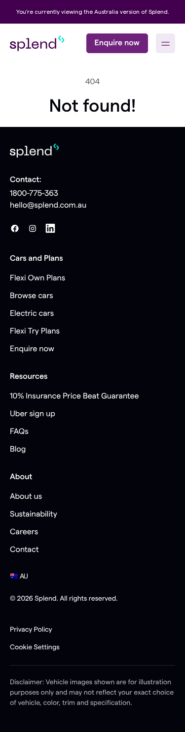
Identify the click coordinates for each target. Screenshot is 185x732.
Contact (24, 550)
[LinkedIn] (50, 228)
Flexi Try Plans (35, 332)
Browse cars (31, 296)
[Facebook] (15, 228)
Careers (24, 532)
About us (26, 497)
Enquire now (117, 43)
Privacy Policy (31, 629)
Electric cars (32, 314)
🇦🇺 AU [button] (19, 576)
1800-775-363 (34, 194)
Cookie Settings (35, 647)
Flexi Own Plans (37, 278)
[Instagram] (32, 228)
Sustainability (33, 514)
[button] (165, 43)
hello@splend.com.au (48, 206)
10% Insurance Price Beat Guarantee (74, 396)
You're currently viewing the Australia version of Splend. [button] (92, 12)
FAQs (19, 432)
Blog (18, 450)
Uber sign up (32, 414)
